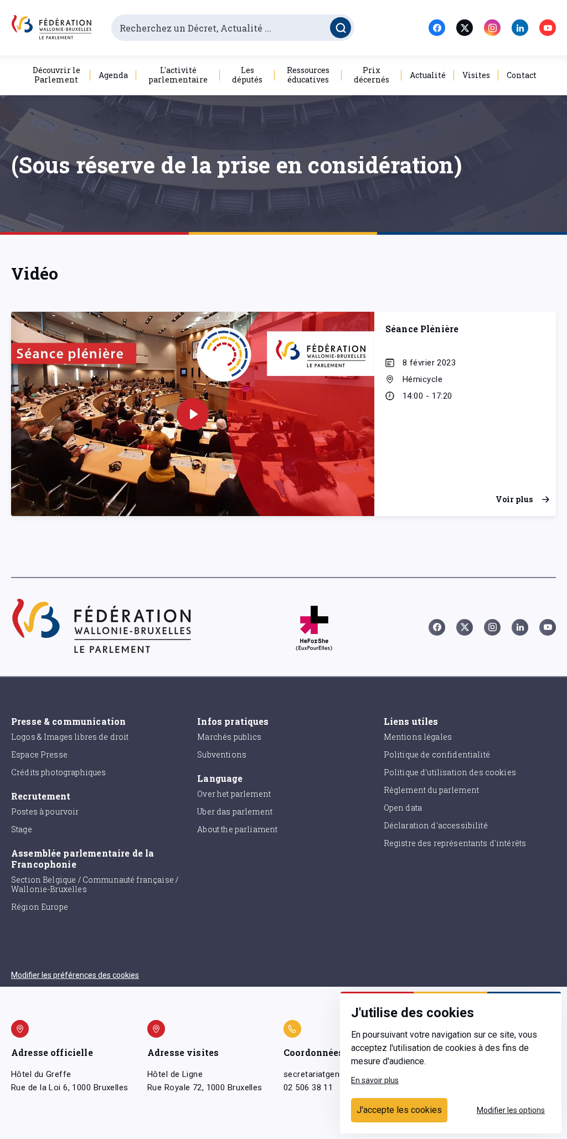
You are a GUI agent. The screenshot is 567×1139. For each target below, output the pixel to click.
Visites (476, 75)
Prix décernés (371, 75)
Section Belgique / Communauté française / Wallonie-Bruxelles (94, 884)
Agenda (113, 75)
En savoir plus (375, 1080)
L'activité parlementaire (178, 75)
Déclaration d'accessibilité (436, 825)
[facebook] (437, 27)
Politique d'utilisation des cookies (450, 772)
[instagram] (492, 27)
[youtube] (547, 27)
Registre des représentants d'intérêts (455, 843)
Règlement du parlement (431, 790)
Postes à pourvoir (45, 811)
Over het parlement (234, 793)
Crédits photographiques (58, 772)
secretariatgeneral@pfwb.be (338, 1074)
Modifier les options (511, 1110)
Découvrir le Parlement (56, 75)
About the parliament (237, 829)
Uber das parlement (234, 811)
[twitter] (464, 27)
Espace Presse (39, 754)
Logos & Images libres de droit (70, 736)
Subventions (221, 754)
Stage (21, 829)
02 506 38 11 (308, 1087)
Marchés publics (229, 736)
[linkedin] (520, 27)
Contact (522, 75)
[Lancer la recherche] (340, 27)
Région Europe (39, 906)
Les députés (247, 75)
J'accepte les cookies (399, 1110)
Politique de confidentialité (437, 754)
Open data (403, 807)
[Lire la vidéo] (193, 414)
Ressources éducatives (308, 75)
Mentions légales (418, 736)
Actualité (428, 75)
